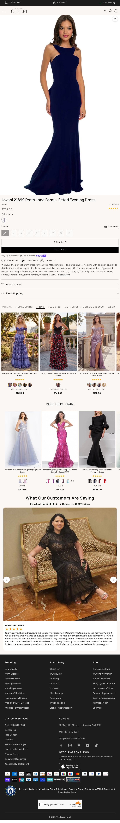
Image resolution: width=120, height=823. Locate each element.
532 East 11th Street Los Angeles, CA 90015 (80, 725)
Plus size (54, 306)
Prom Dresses (12, 673)
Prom (40, 306)
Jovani (4, 204)
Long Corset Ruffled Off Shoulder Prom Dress (19, 374)
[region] (60, 580)
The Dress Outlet (20, 389)
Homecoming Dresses (16, 698)
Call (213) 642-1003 (69, 731)
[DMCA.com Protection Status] (56, 780)
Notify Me (60, 249)
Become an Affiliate (103, 688)
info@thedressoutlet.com (72, 738)
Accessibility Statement (17, 763)
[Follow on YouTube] (87, 745)
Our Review (55, 673)
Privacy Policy (11, 754)
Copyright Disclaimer (15, 759)
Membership (56, 693)
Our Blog (54, 678)
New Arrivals (11, 669)
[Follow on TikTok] (96, 745)
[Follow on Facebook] (61, 745)
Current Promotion (102, 673)
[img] (20, 379)
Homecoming (24, 306)
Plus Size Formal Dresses (17, 707)
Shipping (9, 739)
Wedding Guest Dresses (17, 702)
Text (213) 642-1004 (15, 725)
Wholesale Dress (101, 678)
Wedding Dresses (13, 688)
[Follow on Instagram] (70, 745)
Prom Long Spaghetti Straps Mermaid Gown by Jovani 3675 (60, 471)
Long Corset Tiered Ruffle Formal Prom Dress (58, 374)
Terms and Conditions (16, 749)
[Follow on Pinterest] (79, 745)
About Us (54, 669)
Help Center (11, 734)
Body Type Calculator (104, 683)
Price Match (56, 698)
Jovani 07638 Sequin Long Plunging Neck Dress (23, 471)
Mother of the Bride (14, 693)
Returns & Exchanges (15, 744)
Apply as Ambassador (104, 698)
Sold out (60, 242)
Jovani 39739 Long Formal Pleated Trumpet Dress (97, 471)
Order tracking (57, 702)
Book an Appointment (104, 693)
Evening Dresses (13, 683)
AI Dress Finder (100, 702)
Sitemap (97, 707)
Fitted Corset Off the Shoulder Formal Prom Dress (97, 374)
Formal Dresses (12, 678)
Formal (7, 306)
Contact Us (10, 729)
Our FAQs (55, 683)
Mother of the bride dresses (84, 306)
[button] (58, 379)
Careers (54, 688)
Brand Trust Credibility (61, 707)
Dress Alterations (101, 669)
